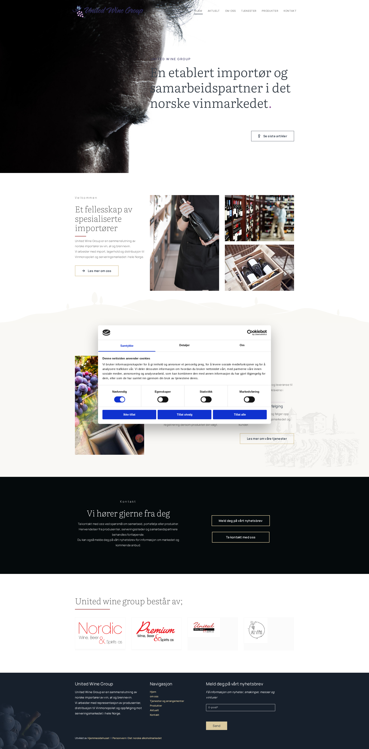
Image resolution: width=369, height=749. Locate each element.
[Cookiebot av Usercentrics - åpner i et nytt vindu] (250, 332)
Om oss (230, 10)
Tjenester (248, 10)
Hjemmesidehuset (99, 738)
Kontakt (290, 10)
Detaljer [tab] (184, 345)
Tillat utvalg (184, 414)
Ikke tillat (129, 414)
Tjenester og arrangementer (167, 701)
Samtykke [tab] (127, 345)
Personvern (119, 738)
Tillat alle (240, 414)
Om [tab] (242, 345)
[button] (272, 136)
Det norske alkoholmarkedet (145, 738)
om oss (154, 696)
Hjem (198, 10)
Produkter (270, 10)
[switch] (162, 399)
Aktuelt (214, 10)
